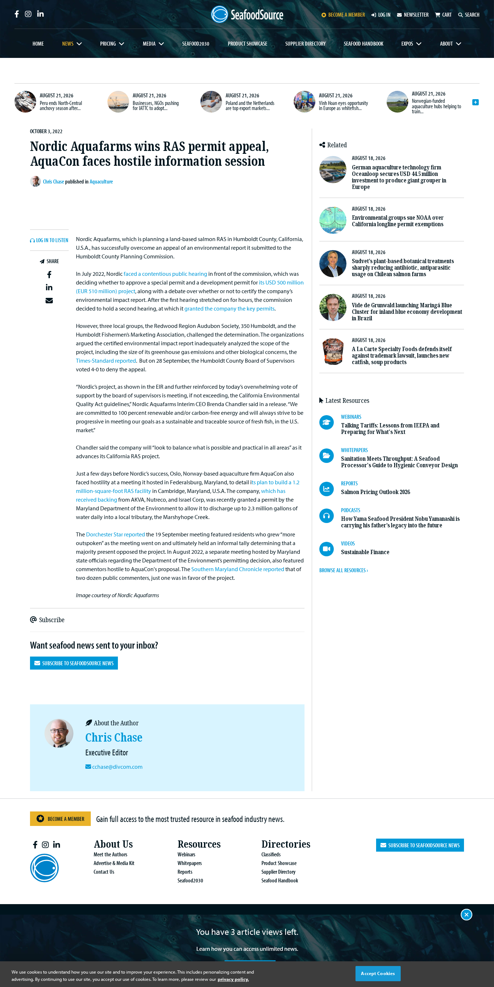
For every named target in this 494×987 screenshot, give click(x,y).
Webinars (186, 854)
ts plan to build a (272, 482)
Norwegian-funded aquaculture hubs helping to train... (436, 106)
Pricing (108, 43)
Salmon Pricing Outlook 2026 (375, 492)
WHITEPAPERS (354, 450)
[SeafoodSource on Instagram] (28, 14)
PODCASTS (350, 510)
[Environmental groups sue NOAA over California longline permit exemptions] (332, 220)
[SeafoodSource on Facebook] (16, 14)
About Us (113, 844)
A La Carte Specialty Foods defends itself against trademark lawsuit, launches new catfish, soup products (402, 355)
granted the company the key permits (229, 308)
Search (472, 14)
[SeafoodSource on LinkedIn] (40, 14)
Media (149, 43)
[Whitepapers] (330, 455)
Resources (199, 844)
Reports (185, 871)
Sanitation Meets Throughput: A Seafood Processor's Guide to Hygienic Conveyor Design (399, 462)
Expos (407, 43)
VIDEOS (348, 543)
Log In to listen (52, 240)
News (67, 43)
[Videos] (330, 549)
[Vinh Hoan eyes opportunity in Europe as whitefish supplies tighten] (304, 102)
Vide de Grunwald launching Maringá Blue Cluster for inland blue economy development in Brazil (407, 311)
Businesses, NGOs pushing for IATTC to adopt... (156, 105)
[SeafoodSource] (247, 14)
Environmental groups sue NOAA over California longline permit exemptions (398, 221)
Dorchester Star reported (115, 534)
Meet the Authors (110, 854)
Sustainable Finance (365, 552)
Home (38, 43)
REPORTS (349, 483)
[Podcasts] (330, 516)
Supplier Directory (305, 43)
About (446, 43)
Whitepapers (190, 862)
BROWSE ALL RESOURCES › (343, 570)
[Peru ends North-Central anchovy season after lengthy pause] (25, 102)
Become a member (346, 14)
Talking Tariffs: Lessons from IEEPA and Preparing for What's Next (390, 428)
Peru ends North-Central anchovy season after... (61, 105)
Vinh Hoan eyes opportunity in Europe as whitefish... (343, 105)
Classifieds (271, 854)
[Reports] (330, 489)
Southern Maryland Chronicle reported (237, 569)
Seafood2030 (195, 43)
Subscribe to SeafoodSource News (77, 663)
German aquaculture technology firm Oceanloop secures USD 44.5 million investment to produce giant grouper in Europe (399, 177)
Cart (447, 14)
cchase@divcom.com (117, 766)
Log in (384, 14)
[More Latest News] (475, 102)
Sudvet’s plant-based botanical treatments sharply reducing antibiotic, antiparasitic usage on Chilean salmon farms (403, 267)
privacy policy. (233, 979)
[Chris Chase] (36, 181)
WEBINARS (351, 416)
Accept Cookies (378, 973)
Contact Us (104, 871)
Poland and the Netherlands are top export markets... (250, 105)
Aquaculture (101, 181)
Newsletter (416, 14)
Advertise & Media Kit (114, 862)
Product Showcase (247, 43)
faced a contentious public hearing (165, 273)
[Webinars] (330, 422)
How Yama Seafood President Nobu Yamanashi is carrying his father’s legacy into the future (400, 522)
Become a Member (66, 818)
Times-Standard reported (106, 360)
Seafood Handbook (363, 43)
